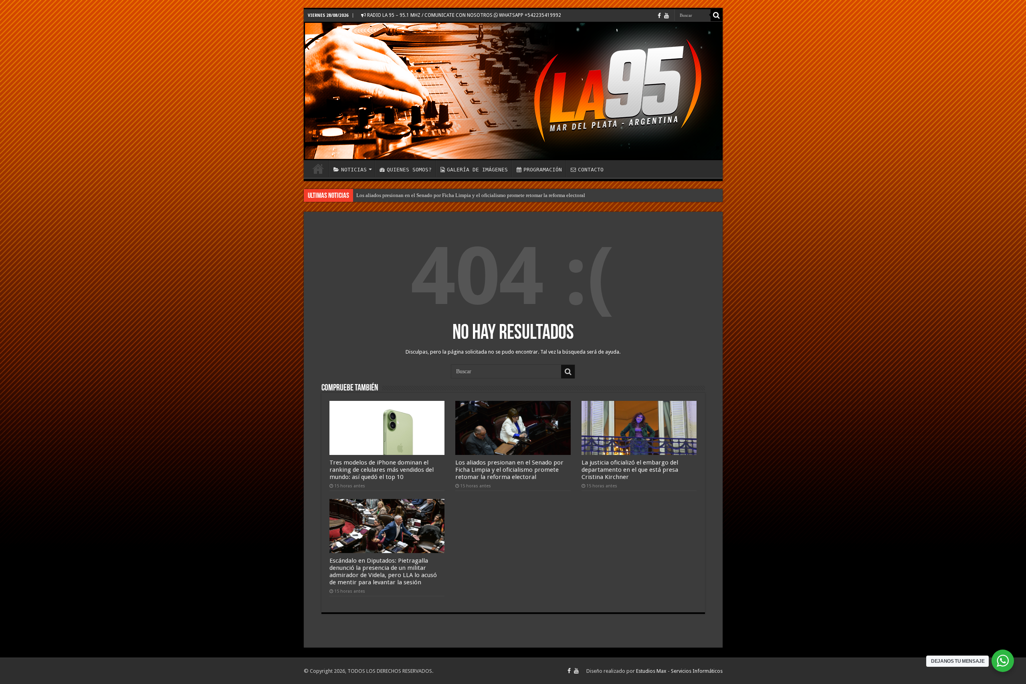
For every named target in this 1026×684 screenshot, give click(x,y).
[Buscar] (717, 15)
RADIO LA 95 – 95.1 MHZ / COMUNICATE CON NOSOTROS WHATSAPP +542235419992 (463, 15)
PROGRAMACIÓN (542, 170)
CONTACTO (591, 170)
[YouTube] (666, 15)
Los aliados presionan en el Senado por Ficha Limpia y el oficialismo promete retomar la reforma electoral (470, 195)
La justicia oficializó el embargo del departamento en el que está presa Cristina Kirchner (630, 470)
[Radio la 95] (513, 91)
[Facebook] (659, 15)
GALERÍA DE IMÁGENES (477, 170)
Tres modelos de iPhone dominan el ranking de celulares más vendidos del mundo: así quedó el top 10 (381, 470)
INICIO (318, 168)
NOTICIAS (354, 170)
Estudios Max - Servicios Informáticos (679, 671)
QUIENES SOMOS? (409, 170)
